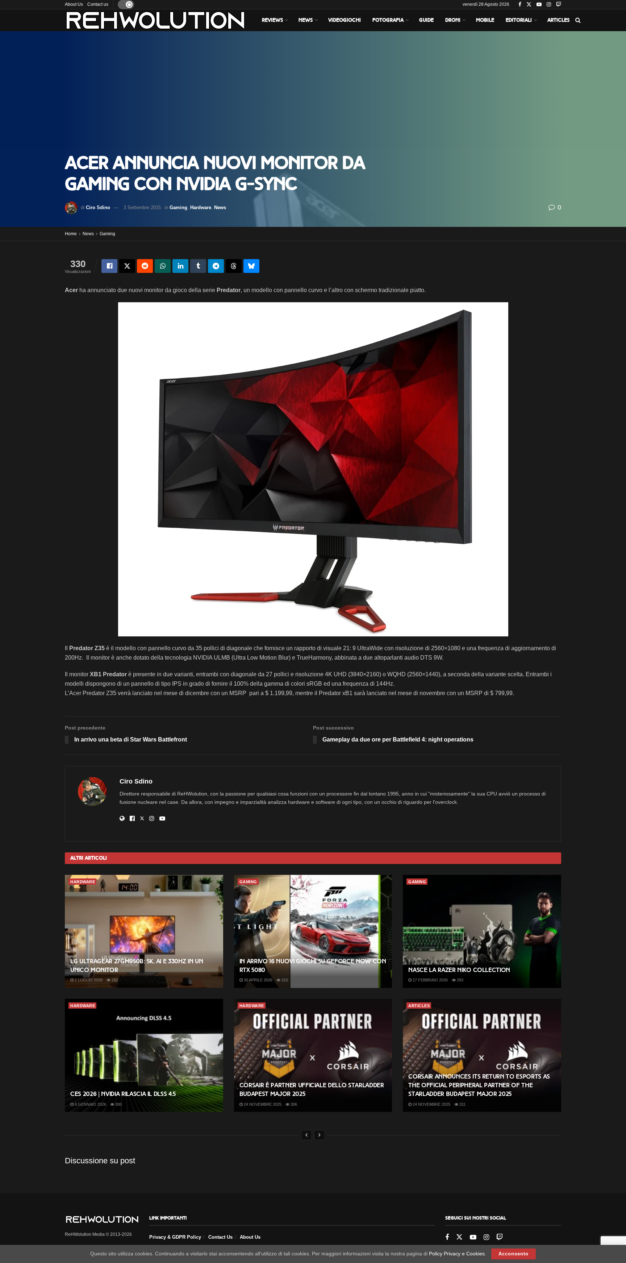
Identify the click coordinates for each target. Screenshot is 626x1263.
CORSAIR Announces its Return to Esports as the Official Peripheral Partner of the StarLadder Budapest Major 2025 (479, 1085)
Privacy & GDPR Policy (175, 1237)
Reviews (272, 20)
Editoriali (519, 20)
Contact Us (220, 1237)
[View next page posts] (319, 1135)
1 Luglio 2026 (88, 980)
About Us (74, 4)
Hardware (200, 207)
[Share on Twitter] (127, 266)
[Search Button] (578, 20)
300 (118, 1104)
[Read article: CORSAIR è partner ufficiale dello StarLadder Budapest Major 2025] (313, 1055)
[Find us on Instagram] (549, 4)
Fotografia (388, 20)
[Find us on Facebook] (519, 4)
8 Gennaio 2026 (90, 1104)
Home (71, 233)
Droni (452, 20)
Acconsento (513, 1253)
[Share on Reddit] (145, 266)
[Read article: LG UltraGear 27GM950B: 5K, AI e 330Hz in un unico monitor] (144, 931)
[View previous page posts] (306, 1135)
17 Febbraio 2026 (430, 980)
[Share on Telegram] (216, 266)
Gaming (178, 207)
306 (293, 1104)
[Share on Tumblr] (198, 266)
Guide (426, 20)
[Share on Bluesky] (251, 266)
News (306, 20)
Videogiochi (344, 20)
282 (114, 980)
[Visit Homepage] (155, 20)
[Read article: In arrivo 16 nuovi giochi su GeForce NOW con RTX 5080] (313, 931)
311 (462, 1104)
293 (459, 980)
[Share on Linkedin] (180, 266)
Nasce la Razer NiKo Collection (459, 970)
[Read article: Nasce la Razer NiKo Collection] (482, 931)
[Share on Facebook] (109, 266)
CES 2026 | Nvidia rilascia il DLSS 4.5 (123, 1094)
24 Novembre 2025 (262, 1104)
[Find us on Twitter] (528, 4)
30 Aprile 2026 (257, 980)
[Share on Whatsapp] (163, 266)
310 (284, 980)
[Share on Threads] (234, 266)
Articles (558, 20)
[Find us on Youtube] (539, 4)
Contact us (97, 4)
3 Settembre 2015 (142, 207)
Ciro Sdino (98, 207)
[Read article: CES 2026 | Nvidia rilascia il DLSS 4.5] (144, 1055)
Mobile (485, 20)
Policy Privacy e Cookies (457, 1253)
